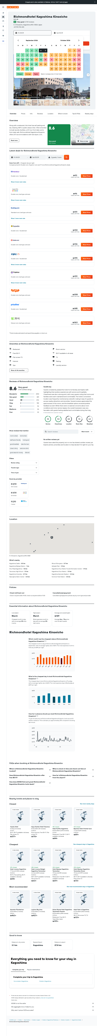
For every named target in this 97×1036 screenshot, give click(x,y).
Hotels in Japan (36, 1020)
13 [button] (18, 60)
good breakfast (14, 444)
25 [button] (41, 64)
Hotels (20, 1020)
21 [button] (22, 64)
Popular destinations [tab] (33, 969)
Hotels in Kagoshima (45, 981)
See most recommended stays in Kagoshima (80, 886)
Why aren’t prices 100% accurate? (22, 1010)
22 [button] (27, 64)
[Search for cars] (3, 21)
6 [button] (18, 55)
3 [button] (36, 50)
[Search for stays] (3, 17)
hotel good (26, 440)
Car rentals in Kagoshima (21, 981)
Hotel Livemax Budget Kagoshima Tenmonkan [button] (38, 870)
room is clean (14, 436)
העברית (65, 2)
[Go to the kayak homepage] (13, 7)
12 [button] (45, 55)
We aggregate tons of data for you (22, 1007)
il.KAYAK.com (12, 1020)
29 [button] (27, 69)
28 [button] (22, 69)
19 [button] (45, 60)
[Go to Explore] (3, 26)
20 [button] (18, 64)
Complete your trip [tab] (18, 969)
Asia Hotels (27, 1020)
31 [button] (79, 69)
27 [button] (18, 69)
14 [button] (22, 60)
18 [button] (41, 60)
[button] (95, 2)
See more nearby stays (87, 804)
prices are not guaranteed (47, 997)
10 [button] (36, 55)
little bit (27, 452)
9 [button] (31, 55)
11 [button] (40, 55)
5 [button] (45, 50)
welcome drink (24, 448)
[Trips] (3, 36)
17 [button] (36, 60)
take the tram (25, 444)
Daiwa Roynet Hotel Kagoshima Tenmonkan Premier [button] (62, 910)
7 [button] (22, 55)
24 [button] (36, 64)
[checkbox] (18, 485)
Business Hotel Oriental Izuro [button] (83, 829)
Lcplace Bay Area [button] (36, 909)
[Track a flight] (3, 30)
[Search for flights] (3, 13)
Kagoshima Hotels (76, 1020)
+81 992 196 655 (19, 27)
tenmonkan (23, 436)
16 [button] (31, 60)
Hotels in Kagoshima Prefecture (50, 1020)
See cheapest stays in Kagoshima (83, 844)
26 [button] (45, 64)
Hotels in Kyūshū (65, 1020)
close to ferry (14, 448)
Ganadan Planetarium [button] (17, 909)
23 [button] (32, 64)
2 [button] (31, 50)
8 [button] (27, 55)
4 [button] (40, 50)
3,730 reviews (29, 22)
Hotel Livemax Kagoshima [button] (18, 869)
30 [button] (32, 69)
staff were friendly (15, 440)
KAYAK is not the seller (18, 1003)
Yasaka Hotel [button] (14, 827)
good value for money (16, 452)
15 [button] (27, 60)
